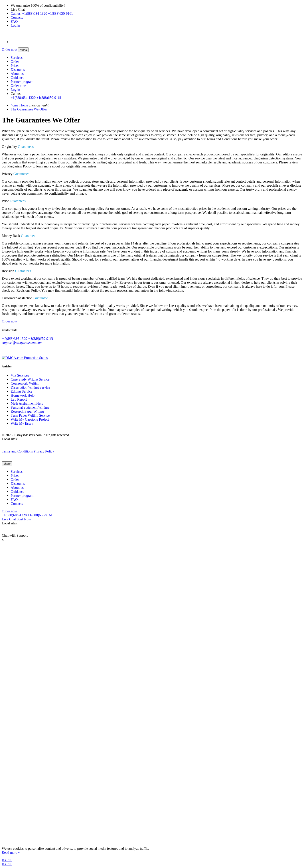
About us (17, 73)
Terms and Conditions (17, 451)
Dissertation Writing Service (30, 387)
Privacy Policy (44, 451)
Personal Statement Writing (30, 407)
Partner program (22, 82)
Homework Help (22, 395)
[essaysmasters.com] (5, 447)
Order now (10, 49)
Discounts (18, 69)
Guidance (17, 77)
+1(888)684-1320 (29, 13)
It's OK (7, 860)
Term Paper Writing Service (30, 415)
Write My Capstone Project (30, 419)
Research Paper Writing (27, 411)
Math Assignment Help (27, 403)
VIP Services (20, 375)
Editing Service (21, 391)
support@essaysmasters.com (22, 342)
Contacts (17, 17)
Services (16, 57)
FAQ (14, 21)
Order (15, 61)
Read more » (11, 852)
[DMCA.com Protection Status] (25, 358)
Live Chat (16, 519)
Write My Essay (22, 423)
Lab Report (19, 399)
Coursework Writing (25, 383)
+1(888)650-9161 (60, 13)
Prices (15, 65)
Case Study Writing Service (30, 379)
